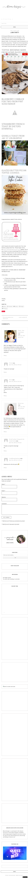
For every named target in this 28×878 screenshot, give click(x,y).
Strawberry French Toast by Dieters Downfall (13, 126)
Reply (5, 355)
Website (4, 497)
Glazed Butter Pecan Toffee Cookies (14, 171)
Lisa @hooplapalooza (14, 458)
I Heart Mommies (22, 317)
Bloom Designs (14, 8)
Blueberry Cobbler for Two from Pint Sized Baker (13, 101)
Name (3, 484)
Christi (11, 363)
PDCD (22, 875)
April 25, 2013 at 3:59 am (15, 364)
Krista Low (21, 403)
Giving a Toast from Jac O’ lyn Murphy (13, 137)
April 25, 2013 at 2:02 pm (15, 442)
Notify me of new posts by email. (11, 524)
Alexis (10, 379)
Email (3, 490)
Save (4, 311)
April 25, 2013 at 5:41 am (15, 381)
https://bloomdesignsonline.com (11, 249)
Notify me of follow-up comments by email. (14, 521)
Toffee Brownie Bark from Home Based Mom (14, 51)
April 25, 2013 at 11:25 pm (15, 460)
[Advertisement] (13, 638)
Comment (4, 503)
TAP (4, 612)
